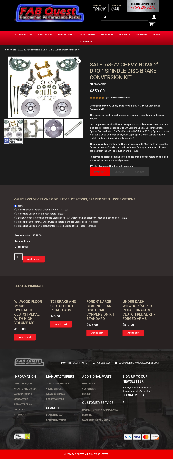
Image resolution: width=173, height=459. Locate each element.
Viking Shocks (45, 35)
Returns (87, 415)
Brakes (156, 35)
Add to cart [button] (25, 337)
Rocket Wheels (87, 35)
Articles (19, 409)
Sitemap (19, 414)
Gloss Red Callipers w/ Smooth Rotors (42, 213)
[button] (78, 61)
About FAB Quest (24, 383)
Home (6, 50)
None (21, 206)
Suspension (141, 35)
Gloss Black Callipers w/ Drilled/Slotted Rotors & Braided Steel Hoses (58, 221)
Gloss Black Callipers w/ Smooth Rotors (43, 209)
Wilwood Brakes (66, 35)
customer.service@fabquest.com (139, 362)
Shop (13, 50)
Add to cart (33, 259)
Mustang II (124, 35)
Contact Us (21, 399)
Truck (99, 7)
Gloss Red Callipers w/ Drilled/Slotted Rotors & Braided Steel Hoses (57, 226)
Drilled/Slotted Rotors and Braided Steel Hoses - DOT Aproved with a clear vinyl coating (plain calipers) (74, 217)
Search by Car (54, 415)
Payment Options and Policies (100, 409)
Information (86, 41)
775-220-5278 (143, 7)
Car (116, 7)
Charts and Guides (25, 388)
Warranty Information (96, 420)
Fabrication (107, 35)
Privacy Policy (23, 404)
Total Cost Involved (22, 35)
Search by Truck (56, 420)
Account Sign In (23, 394)
